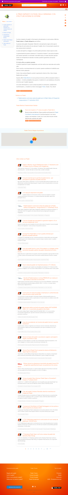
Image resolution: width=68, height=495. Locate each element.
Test (36, 317)
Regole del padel (35, 345)
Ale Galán (24, 317)
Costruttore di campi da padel (24, 215)
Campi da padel (30, 172)
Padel (25, 172)
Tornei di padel (44, 172)
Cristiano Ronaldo (21, 401)
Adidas (19, 317)
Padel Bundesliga (34, 479)
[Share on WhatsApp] (65, 15)
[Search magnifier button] (48, 5)
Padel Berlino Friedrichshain (24, 105)
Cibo (25, 331)
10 (47, 449)
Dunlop (19, 243)
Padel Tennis (34, 473)
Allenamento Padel (22, 187)
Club (39, 331)
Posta (43, 87)
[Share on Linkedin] (65, 23)
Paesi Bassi (20, 172)
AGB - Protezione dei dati (54, 479)
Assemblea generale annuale (23, 429)
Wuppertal (47, 215)
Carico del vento (48, 287)
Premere (59, 473)
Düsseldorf (20, 386)
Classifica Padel (27, 386)
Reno (50, 172)
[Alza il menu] (66, 9)
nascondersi (9, 21)
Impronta (58, 477)
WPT (39, 386)
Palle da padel (25, 243)
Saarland (47, 272)
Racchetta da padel (28, 259)
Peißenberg (53, 429)
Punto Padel (25, 358)
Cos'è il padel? (10, 475)
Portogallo (41, 401)
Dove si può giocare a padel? (14, 477)
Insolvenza (20, 358)
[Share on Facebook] (65, 20)
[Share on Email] (65, 26)
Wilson (28, 373)
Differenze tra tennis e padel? (15, 479)
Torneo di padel (37, 172)
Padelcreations (41, 215)
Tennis (36, 331)
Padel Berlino (27, 78)
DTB (22, 331)
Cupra (19, 331)
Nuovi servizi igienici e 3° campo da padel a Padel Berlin (40, 110)
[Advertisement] (38, 28)
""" (50, 449)
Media (59, 475)
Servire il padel (21, 200)
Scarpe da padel (36, 259)
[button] (11, 1)
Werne (26, 414)
